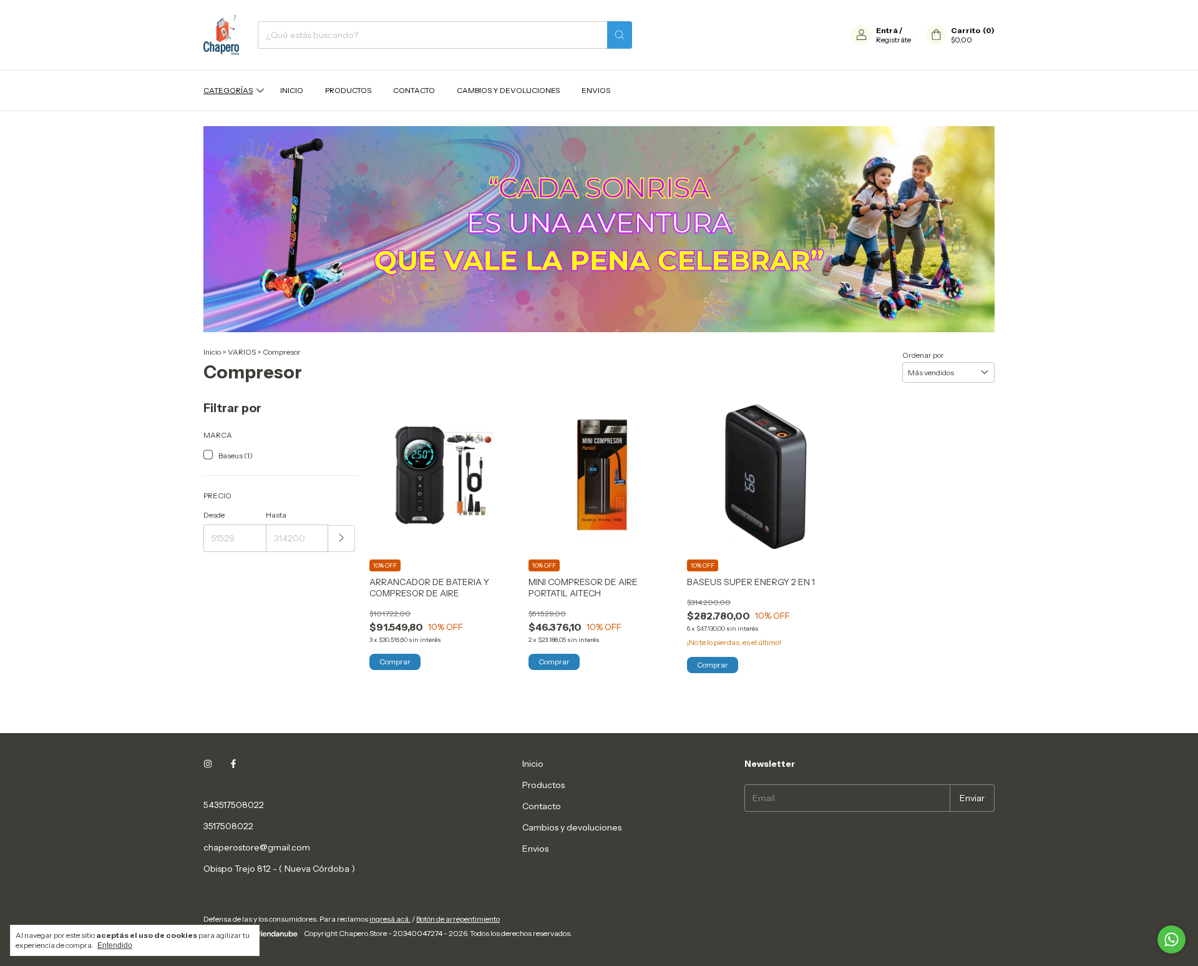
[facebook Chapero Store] (233, 763)
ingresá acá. (390, 919)
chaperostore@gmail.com (256, 847)
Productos (348, 90)
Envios (596, 90)
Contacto (414, 90)
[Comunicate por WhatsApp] (1171, 939)
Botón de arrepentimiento (458, 919)
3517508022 (228, 826)
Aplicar (341, 538)
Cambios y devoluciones (508, 90)
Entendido (114, 945)
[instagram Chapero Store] (207, 763)
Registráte (893, 39)
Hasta (276, 515)
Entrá (887, 30)
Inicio (291, 90)
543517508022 (233, 805)
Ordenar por (923, 355)
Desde (214, 515)
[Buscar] (619, 35)
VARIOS (242, 352)
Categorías (228, 90)
